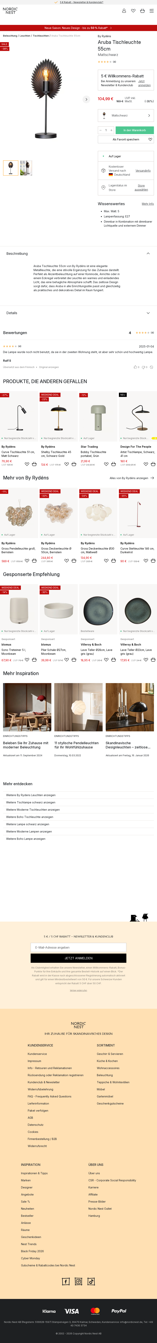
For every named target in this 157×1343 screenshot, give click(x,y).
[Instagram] (78, 1281)
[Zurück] (7, 99)
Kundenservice (37, 1054)
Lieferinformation (38, 1103)
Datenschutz (35, 1125)
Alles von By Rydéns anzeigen (129, 478)
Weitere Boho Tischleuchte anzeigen (29, 817)
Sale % (25, 1201)
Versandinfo (143, 170)
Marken (26, 1180)
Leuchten (25, 35)
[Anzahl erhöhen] (111, 130)
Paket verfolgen (38, 1110)
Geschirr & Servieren (110, 1054)
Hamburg (94, 1216)
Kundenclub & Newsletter (44, 1082)
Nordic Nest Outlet (100, 1208)
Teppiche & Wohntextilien (113, 1082)
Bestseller (27, 1216)
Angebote (27, 1194)
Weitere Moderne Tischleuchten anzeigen (33, 809)
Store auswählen (141, 187)
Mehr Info (148, 203)
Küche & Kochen (107, 1061)
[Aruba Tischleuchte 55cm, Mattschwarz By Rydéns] (46, 99)
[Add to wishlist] (27, 464)
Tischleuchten (41, 35)
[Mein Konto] (124, 10)
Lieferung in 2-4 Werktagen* (81, 2)
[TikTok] (91, 1281)
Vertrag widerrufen (78, 990)
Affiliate (93, 1194)
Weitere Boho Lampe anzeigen (25, 838)
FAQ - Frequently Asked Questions (49, 1096)
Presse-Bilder (97, 1201)
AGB (30, 1117)
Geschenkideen (31, 1237)
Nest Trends (29, 1244)
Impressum (34, 1061)
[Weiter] (86, 99)
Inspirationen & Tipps (34, 1173)
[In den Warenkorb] (34, 464)
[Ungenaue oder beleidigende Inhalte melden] (151, 367)
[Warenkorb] (142, 10)
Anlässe (26, 1223)
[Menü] (151, 10)
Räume (25, 1230)
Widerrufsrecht (37, 1146)
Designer (27, 1187)
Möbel (101, 1089)
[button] (107, 62)
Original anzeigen (49, 367)
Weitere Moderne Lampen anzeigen (29, 831)
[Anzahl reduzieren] (100, 130)
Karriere (93, 1187)
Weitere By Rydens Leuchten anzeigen (31, 795)
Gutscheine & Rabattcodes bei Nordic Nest (48, 1265)
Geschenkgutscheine (110, 1103)
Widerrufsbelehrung (40, 1089)
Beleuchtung (10, 35)
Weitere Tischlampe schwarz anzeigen (30, 802)
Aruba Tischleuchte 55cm (65, 35)
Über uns (94, 1173)
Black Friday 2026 (32, 1251)
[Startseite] (10, 11)
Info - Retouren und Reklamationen (50, 1068)
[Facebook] (66, 1281)
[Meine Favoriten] (133, 10)
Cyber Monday (30, 1258)
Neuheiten (27, 1208)
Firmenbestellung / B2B (42, 1139)
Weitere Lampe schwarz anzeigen (27, 824)
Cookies (33, 1132)
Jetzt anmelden (144, 83)
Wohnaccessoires (108, 1068)
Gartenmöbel (105, 1096)
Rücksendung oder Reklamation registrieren (55, 1075)
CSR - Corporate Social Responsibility (112, 1180)
